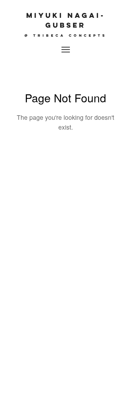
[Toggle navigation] (66, 49)
